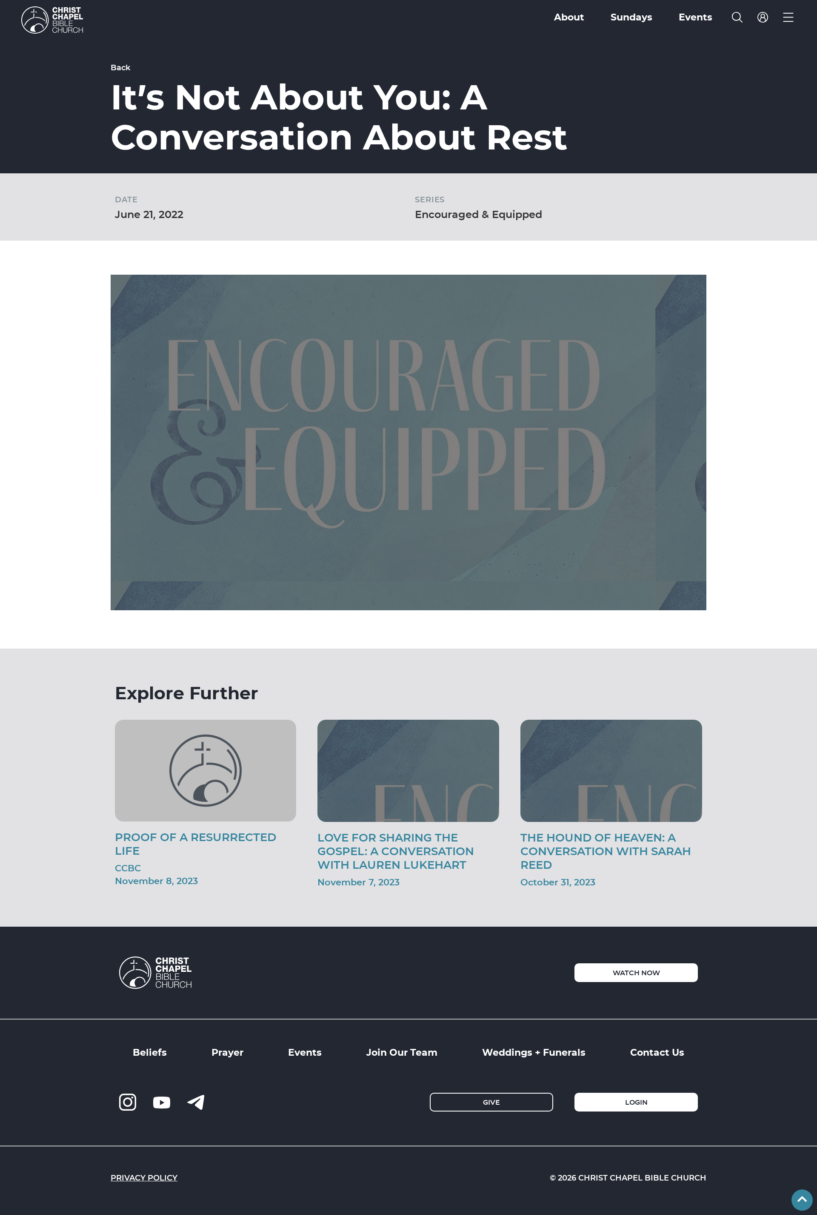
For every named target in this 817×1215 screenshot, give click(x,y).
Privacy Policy (144, 1177)
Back (120, 67)
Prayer (227, 1052)
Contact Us (657, 1052)
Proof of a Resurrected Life (195, 843)
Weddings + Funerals (534, 1052)
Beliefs (150, 1052)
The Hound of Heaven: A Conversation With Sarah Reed (605, 851)
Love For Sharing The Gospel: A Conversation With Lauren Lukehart (395, 851)
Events (305, 1052)
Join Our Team (401, 1052)
